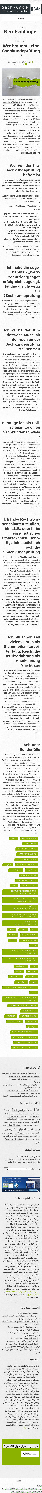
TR (35, 1491)
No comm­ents (19, 65)
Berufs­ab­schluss (27, 849)
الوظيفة (36, 1122)
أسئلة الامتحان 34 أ (30, 1341)
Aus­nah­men (30, 843)
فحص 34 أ (29, 1110)
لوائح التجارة (27, 1119)
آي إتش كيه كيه (13, 1119)
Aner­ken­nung (29, 838)
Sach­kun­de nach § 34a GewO (19, 62)
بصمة (19, 1480)
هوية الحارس (31, 870)
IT (34, 1488)
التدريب (6, 1129)
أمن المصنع (32, 1027)
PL (38, 1488)
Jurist (12, 935)
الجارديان (8, 865)
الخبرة (34, 982)
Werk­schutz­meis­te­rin (24, 1048)
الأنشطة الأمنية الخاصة (11, 102)
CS (19, 1488)
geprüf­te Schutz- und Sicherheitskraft (24, 900)
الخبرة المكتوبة (32, 1338)
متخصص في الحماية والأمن (26, 880)
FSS (13, 886)
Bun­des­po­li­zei (28, 875)
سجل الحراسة (15, 870)
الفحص (24, 1125)
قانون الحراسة (34, 1116)
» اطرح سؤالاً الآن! (30, 1454)
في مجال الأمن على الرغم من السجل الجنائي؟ (20, 1316)
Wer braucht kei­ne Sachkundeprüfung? (21, 50)
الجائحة (6, 1122)
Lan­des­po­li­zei (28, 940)
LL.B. (12, 940)
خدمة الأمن (19, 1133)
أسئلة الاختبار (33, 1136)
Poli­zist (32, 977)
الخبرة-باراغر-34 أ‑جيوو (29, 1350)
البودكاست (36, 1125)
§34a (22, 1139)
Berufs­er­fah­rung (26, 865)
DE (8, 1488)
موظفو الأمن (9, 1133)
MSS (34, 966)
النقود (33, 1119)
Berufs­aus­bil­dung (26, 859)
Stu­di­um (32, 1021)
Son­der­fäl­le (29, 1011)
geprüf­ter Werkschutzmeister (25, 923)
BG (14, 1488)
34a (36, 1110)
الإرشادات (26, 1136)
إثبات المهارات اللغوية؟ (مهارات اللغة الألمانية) (20, 1321)
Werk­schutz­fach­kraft (24, 1032)
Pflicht (32, 971)
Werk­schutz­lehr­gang (24, 1037)
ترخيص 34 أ (18, 1109)
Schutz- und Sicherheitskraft (20, 987)
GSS (34, 930)
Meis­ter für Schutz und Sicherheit (23, 952)
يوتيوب (30, 1139)
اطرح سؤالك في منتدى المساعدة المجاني (24, 1162)
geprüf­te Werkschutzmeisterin (24, 907)
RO (14, 1491)
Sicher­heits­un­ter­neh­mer (23, 1005)
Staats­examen (29, 1016)
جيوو (21, 1119)
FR (29, 1488)
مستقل (33, 992)
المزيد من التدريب (14, 1021)
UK (40, 1491)
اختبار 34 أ (7, 1110)
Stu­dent (10, 1016)
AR (38, 1485)
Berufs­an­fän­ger (27, 854)
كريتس (20, 1122)
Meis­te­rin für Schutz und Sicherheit (22, 960)
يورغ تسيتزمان (28, 1122)
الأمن (37, 1133)
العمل (37, 1113)
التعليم (13, 838)
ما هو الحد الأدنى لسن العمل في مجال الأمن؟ (20, 1096)
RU (30, 1491)
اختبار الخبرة (21, 982)
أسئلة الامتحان (14, 1125)
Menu (21, 18)
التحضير (20, 1136)
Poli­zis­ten (15, 977)
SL (20, 1491)
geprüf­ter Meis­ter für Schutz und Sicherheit (24, 915)
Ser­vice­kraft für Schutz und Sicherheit (20, 999)
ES (25, 1491)
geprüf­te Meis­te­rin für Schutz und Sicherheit (23, 892)
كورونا (26, 1116)
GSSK (23, 930)
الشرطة (19, 971)
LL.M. (33, 945)
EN (24, 1488)
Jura (11, 930)
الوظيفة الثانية (21, 966)
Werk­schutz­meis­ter (25, 1042)
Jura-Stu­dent (29, 935)
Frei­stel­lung (29, 886)
